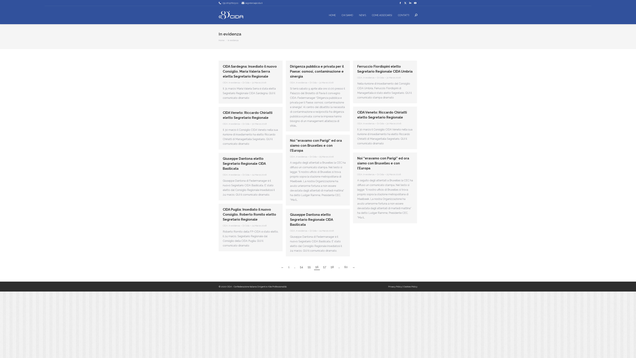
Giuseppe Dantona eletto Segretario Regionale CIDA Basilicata (244, 164)
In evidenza (234, 82)
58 (332, 267)
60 (346, 267)
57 (324, 267)
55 (309, 267)
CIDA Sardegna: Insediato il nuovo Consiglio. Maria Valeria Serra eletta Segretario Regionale (250, 71)
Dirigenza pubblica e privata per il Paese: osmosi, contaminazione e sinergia (317, 71)
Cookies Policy (410, 286)
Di (245, 82)
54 (301, 267)
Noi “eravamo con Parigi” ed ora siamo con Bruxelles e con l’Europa (316, 145)
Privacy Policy (395, 286)
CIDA (225, 82)
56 (316, 267)
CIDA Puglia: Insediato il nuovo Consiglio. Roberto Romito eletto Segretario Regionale (249, 214)
